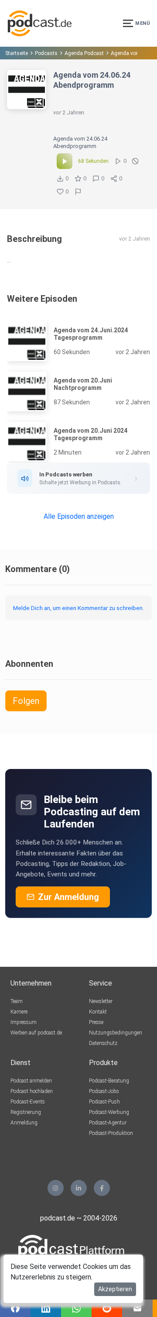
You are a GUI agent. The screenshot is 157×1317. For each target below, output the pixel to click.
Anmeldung (24, 1123)
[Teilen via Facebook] (15, 1308)
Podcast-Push (104, 1102)
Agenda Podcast (84, 53)
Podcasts (46, 53)
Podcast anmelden (31, 1081)
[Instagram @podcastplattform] (56, 1188)
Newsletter (101, 1001)
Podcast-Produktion (111, 1133)
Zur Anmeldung (68, 897)
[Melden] (78, 191)
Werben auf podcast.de (36, 1033)
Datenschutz (103, 1043)
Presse (96, 1022)
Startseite (16, 53)
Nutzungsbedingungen (115, 1033)
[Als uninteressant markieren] (135, 161)
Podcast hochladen (31, 1091)
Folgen (26, 701)
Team (16, 1001)
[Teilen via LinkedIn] (46, 1308)
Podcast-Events (27, 1102)
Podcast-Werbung (109, 1112)
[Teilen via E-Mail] (137, 1308)
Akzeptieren (115, 1289)
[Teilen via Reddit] (107, 1308)
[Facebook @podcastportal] (102, 1188)
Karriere (18, 1012)
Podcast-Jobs (104, 1091)
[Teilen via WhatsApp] (76, 1308)
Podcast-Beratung (109, 1081)
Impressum (23, 1022)
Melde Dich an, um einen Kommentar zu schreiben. (78, 607)
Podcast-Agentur (107, 1123)
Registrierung (25, 1112)
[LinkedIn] (79, 1188)
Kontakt (98, 1012)
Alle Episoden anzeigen (79, 516)
